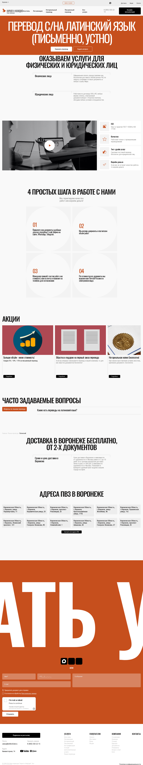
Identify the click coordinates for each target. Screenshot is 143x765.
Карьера (114, 743)
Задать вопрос (82, 49)
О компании (116, 737)
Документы (116, 745)
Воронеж (4, 2)
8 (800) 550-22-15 (109, 11)
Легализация (38, 11)
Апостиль (26, 11)
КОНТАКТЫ (136, 734)
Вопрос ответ (116, 750)
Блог (113, 752)
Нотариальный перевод (51, 11)
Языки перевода (13, 433)
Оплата (139, 3)
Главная (4, 433)
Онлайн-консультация (130, 11)
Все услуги (84, 11)
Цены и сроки (68, 3)
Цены (91, 741)
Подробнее (9, 376)
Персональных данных (28, 693)
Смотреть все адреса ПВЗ (71, 532)
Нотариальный (69, 741)
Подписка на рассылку (21, 735)
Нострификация (69, 745)
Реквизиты (115, 748)
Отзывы (114, 741)
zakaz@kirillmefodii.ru (9, 744)
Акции (131, 3)
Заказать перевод (61, 49)
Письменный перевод (69, 11)
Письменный (68, 743)
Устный (66, 748)
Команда (115, 739)
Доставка (123, 3)
